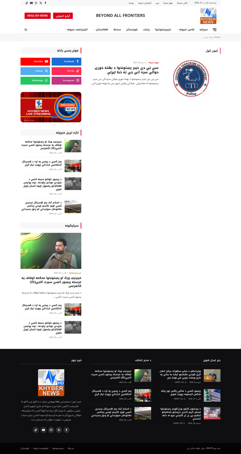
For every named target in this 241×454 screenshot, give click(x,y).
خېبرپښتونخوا (163, 29)
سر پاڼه (71, 448)
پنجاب (146, 29)
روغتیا (131, 3)
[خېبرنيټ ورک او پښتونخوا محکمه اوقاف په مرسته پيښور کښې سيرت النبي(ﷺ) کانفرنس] (73, 146)
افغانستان (102, 29)
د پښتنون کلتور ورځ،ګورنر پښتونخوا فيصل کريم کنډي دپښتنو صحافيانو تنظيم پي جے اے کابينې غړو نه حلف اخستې (180, 413)
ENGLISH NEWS (37, 16)
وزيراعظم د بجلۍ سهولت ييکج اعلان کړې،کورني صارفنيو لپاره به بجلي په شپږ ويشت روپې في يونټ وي (180, 374)
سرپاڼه (204, 29)
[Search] (26, 29)
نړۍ (157, 3)
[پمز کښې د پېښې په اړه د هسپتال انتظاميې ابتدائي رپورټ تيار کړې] (73, 166)
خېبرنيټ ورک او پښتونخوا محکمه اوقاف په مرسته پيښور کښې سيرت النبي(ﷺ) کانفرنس (41, 145)
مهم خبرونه (168, 3)
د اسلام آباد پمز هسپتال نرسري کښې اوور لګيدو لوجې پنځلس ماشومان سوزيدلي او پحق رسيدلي (41, 206)
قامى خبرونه (182, 3)
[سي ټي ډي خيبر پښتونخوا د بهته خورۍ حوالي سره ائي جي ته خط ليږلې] (192, 78)
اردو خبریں (63, 16)
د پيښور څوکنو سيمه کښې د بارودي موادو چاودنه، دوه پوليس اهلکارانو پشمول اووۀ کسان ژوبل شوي (42, 184)
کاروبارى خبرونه (144, 3)
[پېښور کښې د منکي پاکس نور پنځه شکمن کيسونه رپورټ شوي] (212, 395)
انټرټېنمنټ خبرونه (77, 29)
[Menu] (214, 29)
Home (218, 37)
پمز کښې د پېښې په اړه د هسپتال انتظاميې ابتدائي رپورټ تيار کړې (42, 163)
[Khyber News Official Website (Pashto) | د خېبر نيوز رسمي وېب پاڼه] (208, 16)
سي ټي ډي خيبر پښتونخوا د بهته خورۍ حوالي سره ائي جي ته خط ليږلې (127, 70)
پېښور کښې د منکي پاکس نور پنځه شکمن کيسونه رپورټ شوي (181, 392)
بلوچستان (132, 29)
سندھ (117, 29)
